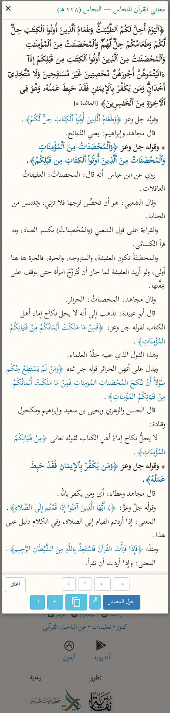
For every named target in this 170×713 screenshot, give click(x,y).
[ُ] (95, 602)
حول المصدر (122, 602)
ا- (37, 602)
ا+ (55, 602)
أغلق (15, 585)
